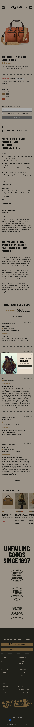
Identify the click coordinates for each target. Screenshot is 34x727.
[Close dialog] (31, 354)
